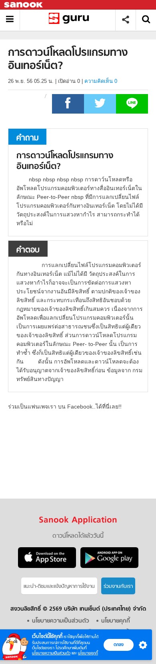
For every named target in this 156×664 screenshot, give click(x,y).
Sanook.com (24, 5)
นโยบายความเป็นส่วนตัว (51, 653)
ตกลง (119, 644)
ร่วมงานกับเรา (118, 586)
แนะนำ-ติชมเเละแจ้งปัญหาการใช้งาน (59, 586)
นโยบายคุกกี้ (88, 653)
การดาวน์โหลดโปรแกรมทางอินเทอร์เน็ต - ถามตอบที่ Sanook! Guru (70, 20)
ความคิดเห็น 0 (100, 81)
